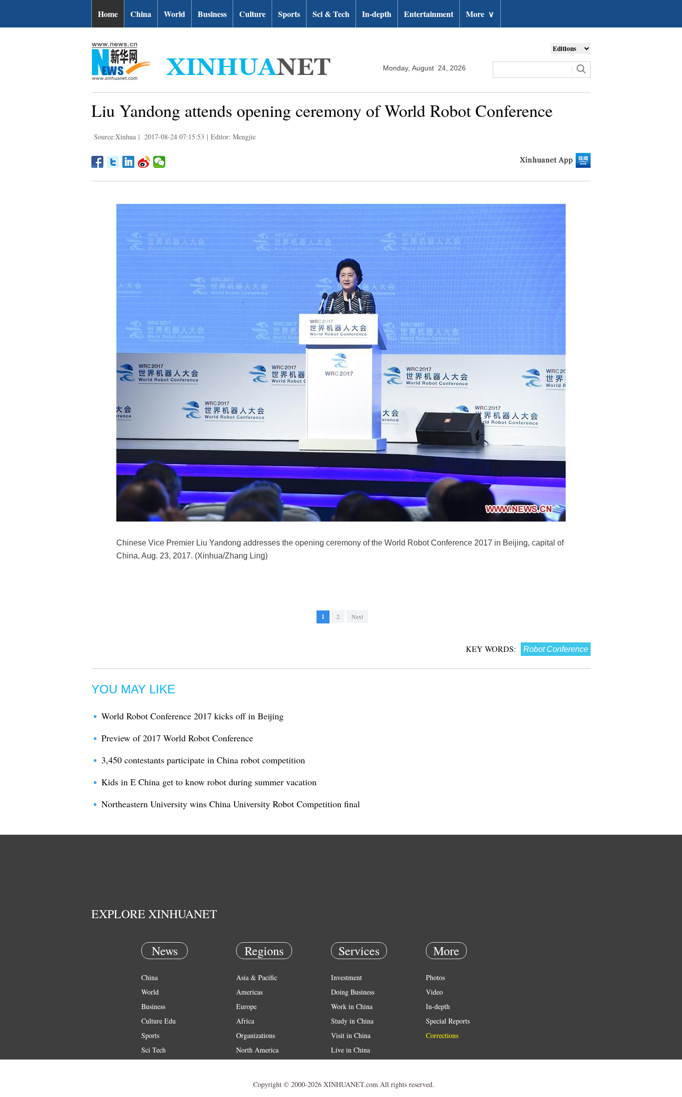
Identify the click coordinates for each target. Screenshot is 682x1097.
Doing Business (352, 992)
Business (212, 13)
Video (434, 992)
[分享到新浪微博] (144, 162)
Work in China (351, 1006)
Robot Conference (555, 649)
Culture (252, 13)
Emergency (347, 1064)
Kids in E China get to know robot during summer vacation (209, 782)
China (140, 13)
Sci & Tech (331, 13)
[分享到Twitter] (113, 162)
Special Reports (448, 1021)
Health (150, 1064)
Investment (346, 977)
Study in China (352, 1021)
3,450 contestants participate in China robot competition (203, 760)
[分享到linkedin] (128, 162)
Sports (289, 13)
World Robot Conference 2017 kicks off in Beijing (192, 716)
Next (357, 616)
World (174, 13)
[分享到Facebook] (97, 162)
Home (108, 13)
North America (257, 1050)
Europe (246, 1006)
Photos (435, 977)
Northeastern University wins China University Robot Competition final (230, 804)
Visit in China (350, 1035)
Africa (245, 1021)
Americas (249, 992)
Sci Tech (153, 1050)
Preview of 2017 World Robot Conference (177, 738)
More (480, 13)
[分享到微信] (159, 162)
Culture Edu (158, 1021)
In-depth (376, 13)
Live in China (350, 1050)
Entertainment (428, 13)
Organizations (255, 1035)
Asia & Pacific (256, 977)
